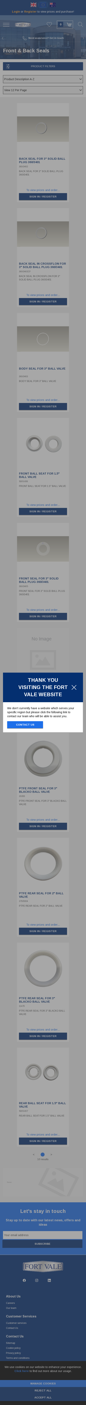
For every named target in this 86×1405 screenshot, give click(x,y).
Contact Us (25, 724)
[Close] (74, 687)
